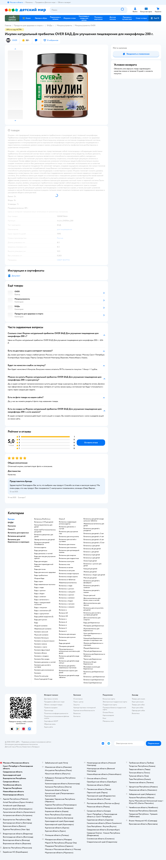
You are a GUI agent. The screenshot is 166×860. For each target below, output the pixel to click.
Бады (36, 623)
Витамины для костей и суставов (67, 540)
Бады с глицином (40, 608)
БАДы (49, 25)
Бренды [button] (11, 519)
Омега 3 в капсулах (41, 676)
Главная (8, 25)
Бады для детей (64, 643)
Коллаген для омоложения (44, 670)
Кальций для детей (90, 569)
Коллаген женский (41, 632)
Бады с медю (39, 587)
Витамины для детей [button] (16, 536)
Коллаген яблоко (40, 653)
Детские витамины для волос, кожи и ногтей (91, 599)
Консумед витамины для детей (43, 526)
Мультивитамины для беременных (91, 630)
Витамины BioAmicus (42, 519)
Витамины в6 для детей (92, 549)
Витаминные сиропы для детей (68, 672)
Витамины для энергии (67, 555)
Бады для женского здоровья (45, 572)
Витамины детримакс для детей (43, 536)
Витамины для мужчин (67, 637)
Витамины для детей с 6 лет (93, 540)
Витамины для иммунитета (69, 537)
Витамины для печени (67, 544)
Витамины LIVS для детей (43, 522)
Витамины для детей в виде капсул (69, 662)
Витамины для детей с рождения (91, 529)
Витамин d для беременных (93, 680)
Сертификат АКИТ (51, 721)
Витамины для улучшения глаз (68, 533)
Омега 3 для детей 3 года (43, 679)
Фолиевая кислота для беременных (91, 668)
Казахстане (26, 747)
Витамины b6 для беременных (89, 663)
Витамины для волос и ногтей (67, 528)
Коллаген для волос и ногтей (45, 662)
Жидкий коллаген (41, 626)
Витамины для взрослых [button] (18, 532)
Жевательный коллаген (42, 629)
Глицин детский (89, 595)
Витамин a (63, 610)
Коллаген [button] (12, 526)
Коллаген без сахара (41, 659)
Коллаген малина (40, 644)
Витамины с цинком (66, 589)
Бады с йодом (39, 594)
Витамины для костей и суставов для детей (92, 614)
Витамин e (63, 625)
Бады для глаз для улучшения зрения (44, 557)
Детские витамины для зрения (91, 604)
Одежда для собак (138, 710)
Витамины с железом (67, 598)
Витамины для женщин (67, 634)
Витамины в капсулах (67, 571)
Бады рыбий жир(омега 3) (43, 617)
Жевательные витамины (68, 583)
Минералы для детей (66, 646)
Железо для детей (90, 572)
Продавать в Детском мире (54, 702)
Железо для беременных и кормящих (93, 644)
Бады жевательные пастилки (44, 584)
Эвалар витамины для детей (44, 540)
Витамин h (63, 628)
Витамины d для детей (91, 555)
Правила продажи (50, 708)
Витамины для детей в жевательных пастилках (67, 667)
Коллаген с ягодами (41, 656)
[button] (155, 18)
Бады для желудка (40, 561)
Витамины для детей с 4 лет (93, 537)
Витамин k (63, 631)
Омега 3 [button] (11, 529)
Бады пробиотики (41, 575)
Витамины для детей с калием (91, 591)
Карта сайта (48, 727)
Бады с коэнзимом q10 (42, 611)
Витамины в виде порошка (69, 574)
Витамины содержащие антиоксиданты (67, 523)
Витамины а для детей (91, 546)
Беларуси (35, 747)
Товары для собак (138, 705)
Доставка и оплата (51, 699)
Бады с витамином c (41, 600)
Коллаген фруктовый (42, 650)
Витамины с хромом (66, 595)
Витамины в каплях (66, 567)
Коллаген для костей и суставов (42, 666)
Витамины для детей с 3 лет (93, 534)
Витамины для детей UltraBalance (41, 543)
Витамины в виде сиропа (68, 577)
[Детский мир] (25, 10)
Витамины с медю (65, 586)
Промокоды (48, 710)
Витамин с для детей (91, 552)
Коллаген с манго (40, 647)
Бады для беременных (91, 623)
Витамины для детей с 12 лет (93, 543)
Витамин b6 (63, 616)
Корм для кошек (138, 702)
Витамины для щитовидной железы (69, 551)
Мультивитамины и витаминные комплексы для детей (69, 651)
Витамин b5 (63, 613)
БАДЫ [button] (10, 522)
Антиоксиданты (40, 547)
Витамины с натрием (66, 607)
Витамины (63, 640)
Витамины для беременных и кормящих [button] (18, 540)
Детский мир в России (13, 747)
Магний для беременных (92, 651)
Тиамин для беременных (92, 659)
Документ (16, 276)
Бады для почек (40, 569)
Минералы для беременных (93, 626)
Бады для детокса (40, 550)
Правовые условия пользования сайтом (36, 742)
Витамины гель (64, 564)
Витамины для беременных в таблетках (94, 655)
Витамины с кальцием (67, 592)
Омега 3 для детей (90, 561)
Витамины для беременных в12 (93, 673)
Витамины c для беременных (94, 677)
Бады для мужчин (40, 620)
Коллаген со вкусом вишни (44, 641)
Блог (104, 718)
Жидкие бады (39, 578)
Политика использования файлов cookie (56, 717)
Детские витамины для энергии (91, 619)
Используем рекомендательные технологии (21, 744)
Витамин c (63, 619)
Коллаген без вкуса (41, 638)
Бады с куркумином (41, 614)
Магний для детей (90, 578)
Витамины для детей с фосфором (91, 582)
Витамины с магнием (66, 604)
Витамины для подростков (69, 558)
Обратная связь (50, 724)
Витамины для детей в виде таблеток (69, 676)
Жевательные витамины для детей (93, 525)
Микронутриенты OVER (85, 25)
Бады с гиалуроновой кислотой (42, 603)
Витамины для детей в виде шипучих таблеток (93, 520)
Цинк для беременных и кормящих (92, 634)
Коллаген (37, 673)
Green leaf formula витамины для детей (45, 531)
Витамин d (63, 622)
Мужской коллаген (41, 635)
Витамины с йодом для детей (94, 575)
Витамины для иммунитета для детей (93, 609)
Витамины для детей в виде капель (69, 657)
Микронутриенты (64, 25)
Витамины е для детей (91, 558)
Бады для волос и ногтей (43, 554)
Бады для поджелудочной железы (43, 565)
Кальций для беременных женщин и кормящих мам (92, 639)
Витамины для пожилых (68, 547)
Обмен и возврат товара (53, 705)
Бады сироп (38, 581)
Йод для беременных (91, 648)
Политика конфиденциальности (56, 713)
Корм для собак (137, 708)
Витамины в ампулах (66, 561)
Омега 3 (62, 519)
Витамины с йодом (66, 601)
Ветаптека (135, 713)
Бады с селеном (40, 597)
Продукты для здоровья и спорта (28, 25)
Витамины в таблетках (67, 580)
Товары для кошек (138, 699)
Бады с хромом (40, 591)
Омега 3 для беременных (92, 683)
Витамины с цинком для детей (92, 565)
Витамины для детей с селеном (91, 586)
